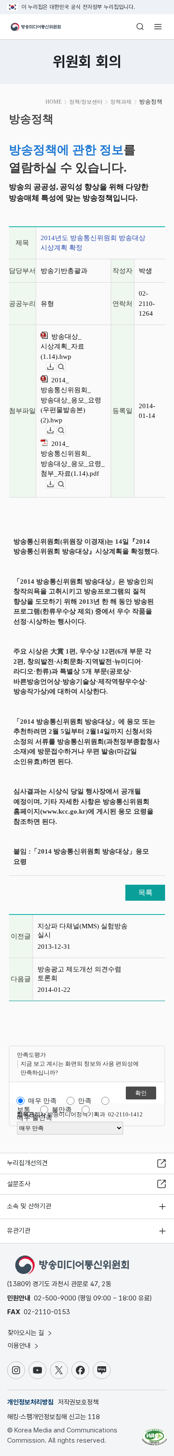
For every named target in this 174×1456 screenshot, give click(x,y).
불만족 (62, 1109)
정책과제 (121, 102)
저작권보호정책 (78, 1402)
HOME (54, 102)
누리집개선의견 (27, 1163)
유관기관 (18, 1231)
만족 (84, 1100)
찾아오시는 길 (27, 1333)
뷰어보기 (65, 430)
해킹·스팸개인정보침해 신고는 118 (53, 1417)
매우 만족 (42, 1100)
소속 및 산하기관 (29, 1206)
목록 (145, 892)
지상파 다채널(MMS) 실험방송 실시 (82, 931)
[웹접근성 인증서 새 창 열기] (154, 1433)
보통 (23, 1109)
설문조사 (18, 1184)
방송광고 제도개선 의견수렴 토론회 (79, 974)
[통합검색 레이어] (140, 27)
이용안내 (20, 1346)
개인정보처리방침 (30, 1402)
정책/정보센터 (86, 102)
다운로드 (54, 430)
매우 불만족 (34, 1117)
